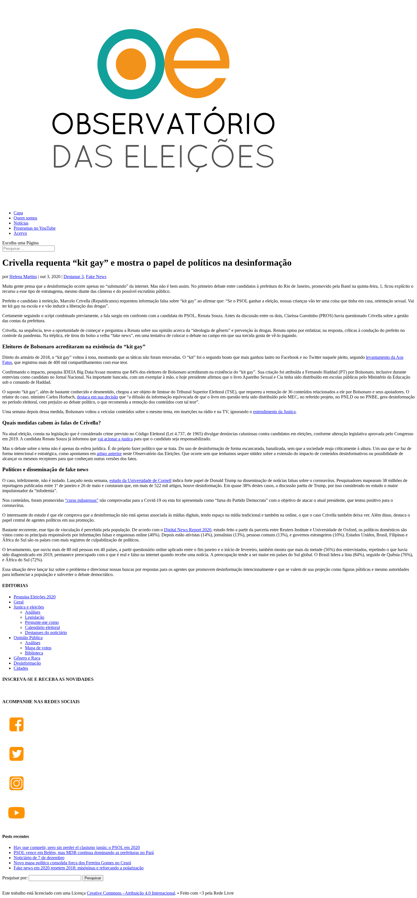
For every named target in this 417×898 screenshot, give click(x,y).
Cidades (21, 668)
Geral (19, 602)
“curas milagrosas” (81, 500)
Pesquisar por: (15, 877)
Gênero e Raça (27, 658)
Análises (32, 612)
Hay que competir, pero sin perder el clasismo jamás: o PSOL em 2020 (77, 847)
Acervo (20, 233)
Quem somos (25, 218)
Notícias (21, 223)
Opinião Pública (28, 637)
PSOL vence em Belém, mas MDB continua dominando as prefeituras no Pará (84, 852)
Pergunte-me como (42, 622)
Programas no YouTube (35, 228)
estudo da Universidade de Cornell (140, 480)
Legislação (34, 617)
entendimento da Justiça (274, 411)
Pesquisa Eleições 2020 (35, 596)
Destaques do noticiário (46, 632)
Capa (18, 212)
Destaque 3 (74, 276)
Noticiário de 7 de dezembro (39, 857)
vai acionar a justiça (115, 438)
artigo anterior (109, 453)
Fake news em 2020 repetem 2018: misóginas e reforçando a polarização (79, 867)
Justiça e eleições (29, 607)
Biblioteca (34, 652)
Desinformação (27, 663)
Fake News (96, 276)
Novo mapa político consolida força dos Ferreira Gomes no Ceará (72, 862)
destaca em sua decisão (97, 396)
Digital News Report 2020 (187, 529)
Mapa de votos (38, 647)
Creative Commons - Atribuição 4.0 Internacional (131, 893)
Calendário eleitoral (42, 627)
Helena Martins (23, 276)
